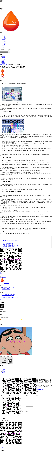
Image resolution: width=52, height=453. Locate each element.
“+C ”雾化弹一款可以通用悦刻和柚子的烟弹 (8, 294)
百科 (2, 42)
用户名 (37, 391)
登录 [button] (1, 1)
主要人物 (5, 44)
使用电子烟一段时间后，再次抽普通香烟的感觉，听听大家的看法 (11, 297)
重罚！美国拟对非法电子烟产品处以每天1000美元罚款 (11, 240)
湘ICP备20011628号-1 (39, 387)
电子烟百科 (5, 43)
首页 (1, 64)
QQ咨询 (1, 447)
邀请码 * (20, 400)
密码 (36, 393)
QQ (0, 317)
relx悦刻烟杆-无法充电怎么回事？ (8, 244)
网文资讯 (3, 57)
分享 (1, 273)
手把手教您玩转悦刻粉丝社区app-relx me (8, 295)
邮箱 (1, 314)
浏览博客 (3, 56)
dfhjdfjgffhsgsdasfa (6, 283)
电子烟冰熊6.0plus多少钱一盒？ (6, 288)
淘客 (2, 4)
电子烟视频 (3, 45)
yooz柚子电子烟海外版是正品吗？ (8, 243)
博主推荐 (3, 61)
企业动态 (3, 369)
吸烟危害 (5, 38)
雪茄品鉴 (5, 37)
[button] (26, 32)
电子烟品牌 (3, 60)
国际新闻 (3, 62)
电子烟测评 (3, 63)
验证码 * (20, 402)
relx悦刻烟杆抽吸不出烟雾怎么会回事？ (9, 246)
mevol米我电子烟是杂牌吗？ (6, 289)
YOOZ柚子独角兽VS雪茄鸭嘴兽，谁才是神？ (8, 287)
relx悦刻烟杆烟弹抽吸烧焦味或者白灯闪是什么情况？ (11, 245)
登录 (37, 389)
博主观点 (5, 36)
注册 (39, 389)
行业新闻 (5, 59)
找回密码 (42, 389)
